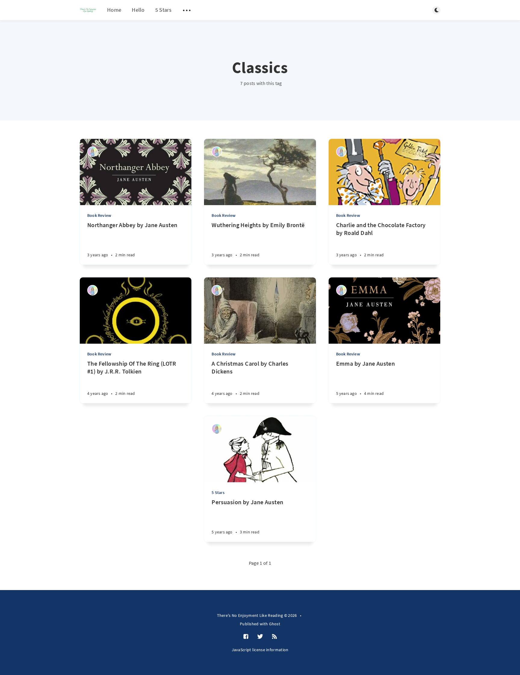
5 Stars (163, 9)
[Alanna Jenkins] (92, 151)
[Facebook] (245, 636)
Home (114, 9)
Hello (138, 9)
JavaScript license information (260, 649)
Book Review (99, 215)
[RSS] (274, 636)
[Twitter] (260, 636)
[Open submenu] (187, 10)
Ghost (274, 624)
